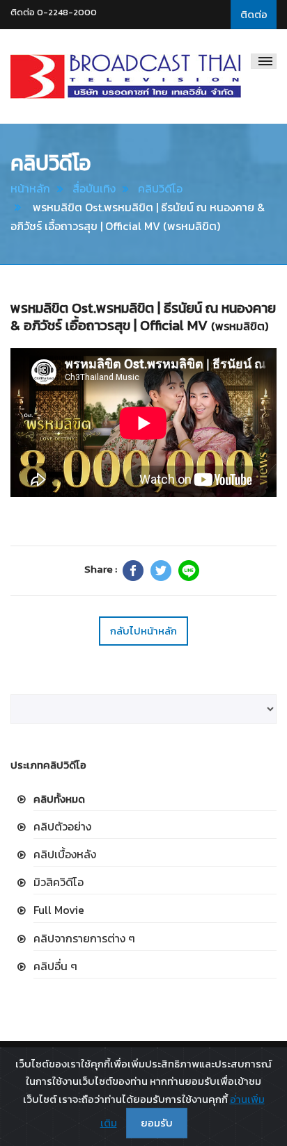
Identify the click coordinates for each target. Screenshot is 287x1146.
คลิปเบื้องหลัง (64, 854)
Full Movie (58, 909)
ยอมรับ (157, 1123)
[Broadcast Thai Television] (125, 76)
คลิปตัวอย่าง (62, 826)
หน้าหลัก (30, 188)
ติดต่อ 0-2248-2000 (53, 12)
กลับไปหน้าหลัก (143, 631)
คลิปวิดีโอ (160, 188)
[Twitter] (160, 570)
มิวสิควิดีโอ (58, 882)
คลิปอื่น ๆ (55, 966)
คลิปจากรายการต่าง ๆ (84, 938)
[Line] (188, 570)
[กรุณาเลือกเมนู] (264, 61)
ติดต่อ (253, 14)
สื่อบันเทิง (94, 188)
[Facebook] (133, 570)
